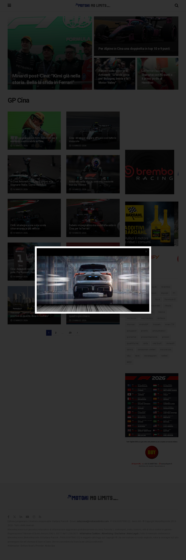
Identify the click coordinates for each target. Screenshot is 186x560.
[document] (93, 280)
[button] (146, 251)
